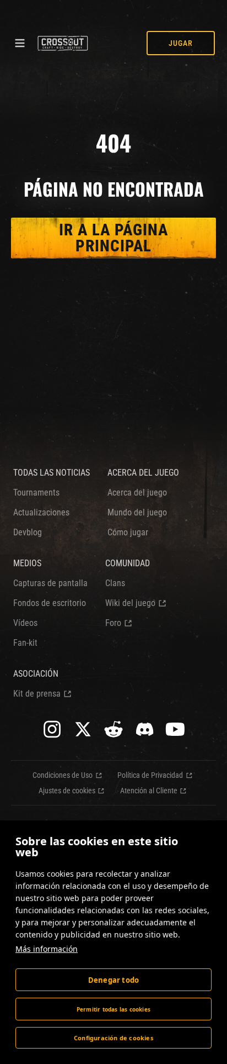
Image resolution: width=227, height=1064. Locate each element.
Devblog (27, 532)
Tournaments (36, 492)
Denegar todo (113, 980)
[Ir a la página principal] (62, 43)
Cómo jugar (127, 532)
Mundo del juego (137, 512)
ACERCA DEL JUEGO (143, 472)
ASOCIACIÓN (35, 673)
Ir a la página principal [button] (113, 237)
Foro (113, 623)
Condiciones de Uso (63, 775)
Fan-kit (25, 643)
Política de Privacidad (150, 775)
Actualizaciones (41, 512)
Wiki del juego (130, 603)
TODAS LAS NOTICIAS (51, 472)
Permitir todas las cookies (113, 1009)
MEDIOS (27, 563)
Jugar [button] (181, 43)
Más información (46, 949)
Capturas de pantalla (50, 583)
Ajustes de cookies (67, 790)
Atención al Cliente (148, 790)
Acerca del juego (137, 492)
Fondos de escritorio (49, 603)
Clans (115, 583)
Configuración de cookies (113, 1038)
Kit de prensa (37, 693)
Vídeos (25, 623)
